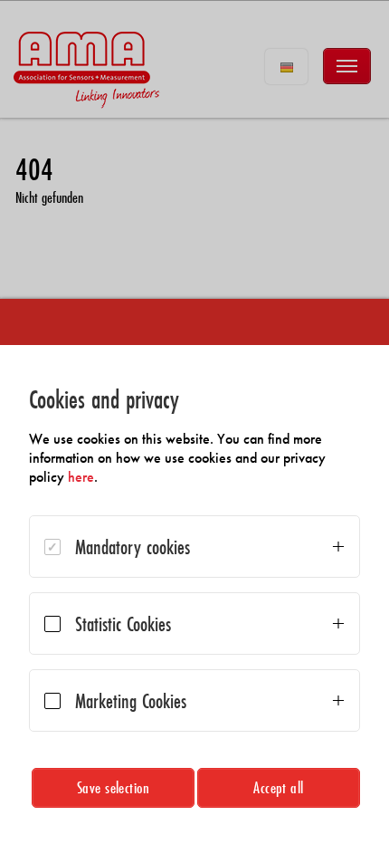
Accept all (278, 787)
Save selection (113, 787)
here (81, 476)
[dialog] (194, 594)
